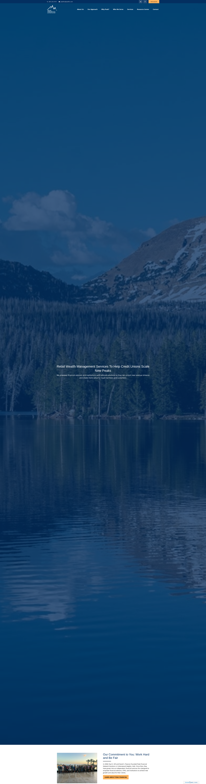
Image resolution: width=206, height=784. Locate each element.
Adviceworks (154, 1)
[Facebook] (145, 1)
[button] (80, 9)
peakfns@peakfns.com (67, 1)
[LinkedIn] (141, 1)
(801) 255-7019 (53, 1)
